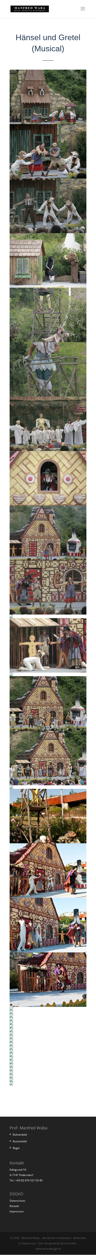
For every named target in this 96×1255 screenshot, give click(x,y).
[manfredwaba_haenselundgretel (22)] (11, 1013)
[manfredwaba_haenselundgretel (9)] (48, 559)
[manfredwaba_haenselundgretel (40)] (11, 1077)
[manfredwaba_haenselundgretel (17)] (48, 842)
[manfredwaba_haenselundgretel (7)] (48, 450)
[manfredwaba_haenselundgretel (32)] (11, 1048)
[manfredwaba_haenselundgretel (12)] (48, 671)
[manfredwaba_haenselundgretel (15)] (48, 784)
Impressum (17, 1211)
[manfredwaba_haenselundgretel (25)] (11, 1023)
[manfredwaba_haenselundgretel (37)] (11, 1066)
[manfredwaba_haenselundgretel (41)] (11, 1080)
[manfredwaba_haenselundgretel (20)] (48, 1006)
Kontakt (14, 1206)
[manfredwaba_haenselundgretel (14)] (48, 729)
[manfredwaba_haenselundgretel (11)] (11, 617)
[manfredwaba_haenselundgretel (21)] (11, 1009)
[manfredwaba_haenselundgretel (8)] (48, 504)
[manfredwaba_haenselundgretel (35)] (11, 1059)
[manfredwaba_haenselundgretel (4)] (48, 286)
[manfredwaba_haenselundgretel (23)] (11, 1016)
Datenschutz (17, 1201)
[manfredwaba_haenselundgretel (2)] (48, 177)
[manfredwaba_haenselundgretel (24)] (11, 1020)
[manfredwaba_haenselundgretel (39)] (11, 1073)
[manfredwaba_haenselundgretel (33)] (11, 1052)
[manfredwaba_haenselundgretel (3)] (48, 232)
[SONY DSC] (11, 1027)
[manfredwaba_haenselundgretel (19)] (48, 951)
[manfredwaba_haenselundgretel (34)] (11, 1055)
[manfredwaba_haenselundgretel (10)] (48, 613)
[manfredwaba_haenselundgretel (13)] (11, 675)
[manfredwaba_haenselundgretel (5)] (48, 341)
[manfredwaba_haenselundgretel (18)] (48, 896)
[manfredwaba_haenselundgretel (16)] (11, 787)
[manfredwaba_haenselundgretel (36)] (11, 1063)
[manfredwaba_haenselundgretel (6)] (48, 395)
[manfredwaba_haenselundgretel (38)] (11, 1070)
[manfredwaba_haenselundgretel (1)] (48, 123)
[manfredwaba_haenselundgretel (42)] (11, 1084)
